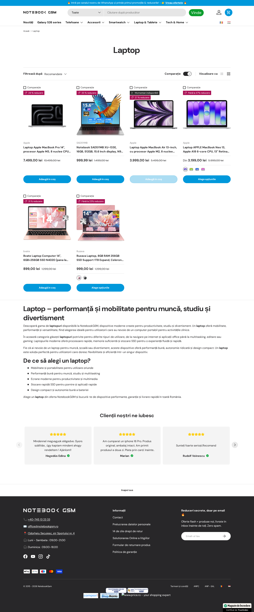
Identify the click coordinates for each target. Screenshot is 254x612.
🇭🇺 (229, 22)
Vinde (196, 12)
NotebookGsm (45, 586)
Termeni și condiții (179, 586)
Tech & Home (175, 22)
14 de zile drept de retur (128, 531)
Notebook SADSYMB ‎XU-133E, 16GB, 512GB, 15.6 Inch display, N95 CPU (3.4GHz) (100, 151)
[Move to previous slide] (19, 445)
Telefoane (72, 22)
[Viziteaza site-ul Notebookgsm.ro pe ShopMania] (109, 595)
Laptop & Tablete (145, 22)
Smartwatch (117, 22)
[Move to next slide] (235, 445)
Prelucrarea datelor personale (131, 524)
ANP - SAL (209, 586)
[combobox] (127, 12)
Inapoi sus (127, 490)
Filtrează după (32, 74)
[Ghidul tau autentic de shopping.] (90, 595)
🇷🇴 (221, 22)
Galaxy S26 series (49, 22)
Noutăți (28, 22)
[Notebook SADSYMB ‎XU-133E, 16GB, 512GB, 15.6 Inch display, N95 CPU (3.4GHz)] (100, 114)
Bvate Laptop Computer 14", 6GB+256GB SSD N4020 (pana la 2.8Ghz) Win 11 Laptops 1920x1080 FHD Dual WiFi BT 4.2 (46, 262)
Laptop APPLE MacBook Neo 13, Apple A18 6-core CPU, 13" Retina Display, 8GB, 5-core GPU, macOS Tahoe (205, 154)
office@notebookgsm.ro (43, 526)
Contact (118, 517)
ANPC (196, 586)
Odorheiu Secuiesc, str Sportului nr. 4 (51, 533)
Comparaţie (173, 74)
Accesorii (93, 22)
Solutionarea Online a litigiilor (131, 538)
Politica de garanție (125, 552)
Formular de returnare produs (131, 545)
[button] (228, 12)
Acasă (26, 31)
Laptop (36, 31)
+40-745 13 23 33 (39, 519)
